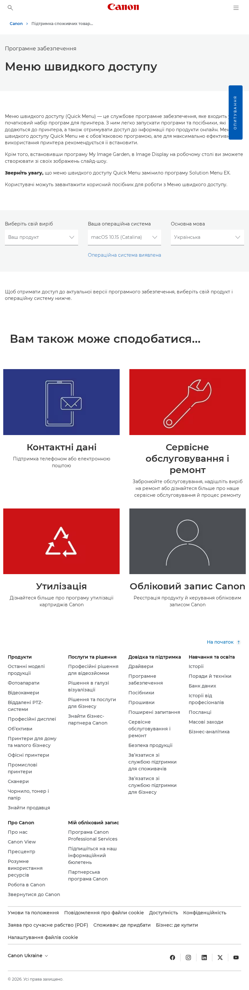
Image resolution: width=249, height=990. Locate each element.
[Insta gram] (188, 957)
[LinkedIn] (204, 957)
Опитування (235, 113)
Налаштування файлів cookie (43, 937)
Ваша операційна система (119, 224)
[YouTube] (236, 957)
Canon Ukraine (26, 955)
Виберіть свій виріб (29, 224)
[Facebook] (172, 957)
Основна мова (188, 224)
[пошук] (10, 8)
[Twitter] (220, 957)
